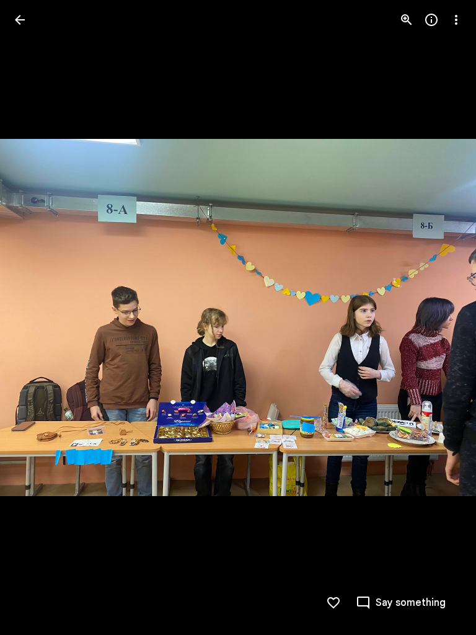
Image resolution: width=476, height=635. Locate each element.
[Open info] (431, 19)
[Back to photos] (20, 20)
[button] (34, 317)
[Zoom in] (406, 19)
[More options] (456, 19)
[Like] (333, 602)
